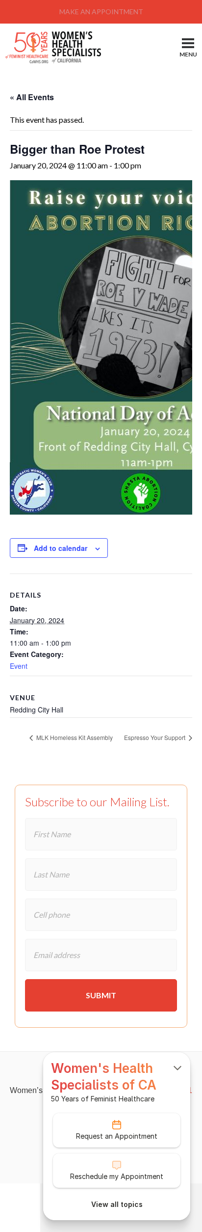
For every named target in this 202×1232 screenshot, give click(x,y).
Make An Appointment (101, 11)
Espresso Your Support (155, 737)
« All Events (32, 97)
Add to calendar (60, 548)
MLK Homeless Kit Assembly (74, 737)
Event (18, 666)
